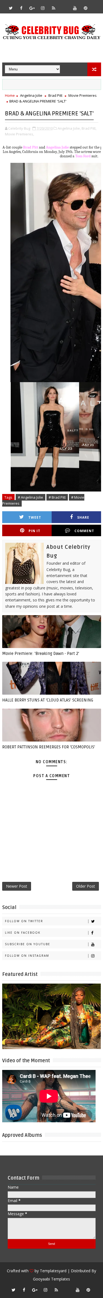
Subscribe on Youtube (27, 944)
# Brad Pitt (57, 497)
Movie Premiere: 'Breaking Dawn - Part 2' (40, 653)
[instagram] (43, 8)
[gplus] (32, 8)
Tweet (34, 517)
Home (10, 95)
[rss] (53, 8)
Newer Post (16, 886)
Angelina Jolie (31, 95)
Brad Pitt (55, 95)
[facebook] (21, 8)
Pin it (34, 531)
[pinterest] (86, 8)
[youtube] (75, 8)
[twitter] (11, 8)
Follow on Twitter (24, 921)
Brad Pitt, (89, 128)
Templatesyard (53, 1270)
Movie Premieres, (19, 134)
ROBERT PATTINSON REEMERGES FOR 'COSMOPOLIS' (48, 747)
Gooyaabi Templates (51, 1279)
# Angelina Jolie (30, 497)
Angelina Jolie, (69, 128)
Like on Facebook (22, 933)
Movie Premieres (82, 95)
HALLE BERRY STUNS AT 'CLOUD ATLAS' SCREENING (47, 700)
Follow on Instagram (27, 956)
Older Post (85, 886)
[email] (64, 5)
